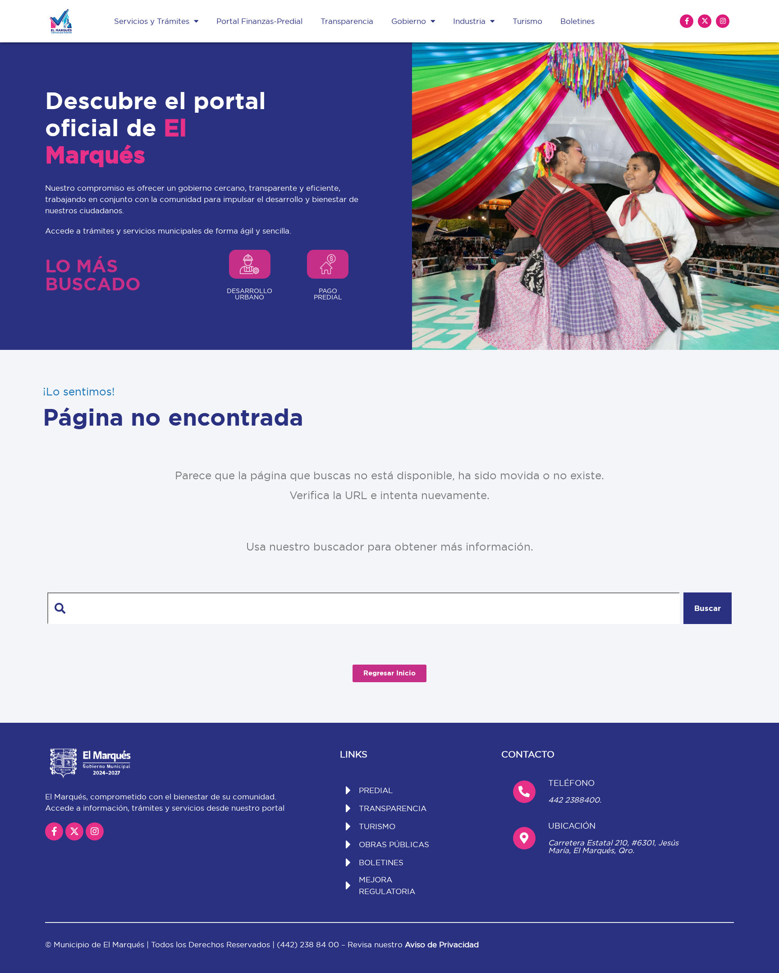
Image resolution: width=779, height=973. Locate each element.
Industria (469, 21)
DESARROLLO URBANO (249, 294)
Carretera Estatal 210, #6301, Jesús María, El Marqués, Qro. (613, 846)
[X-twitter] (704, 21)
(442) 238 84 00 (309, 944)
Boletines (577, 21)
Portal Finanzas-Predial (259, 21)
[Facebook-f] (686, 21)
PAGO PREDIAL (328, 294)
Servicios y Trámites (151, 21)
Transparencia (347, 21)
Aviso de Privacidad (442, 944)
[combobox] (363, 608)
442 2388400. (574, 799)
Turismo (527, 21)
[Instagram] (722, 21)
